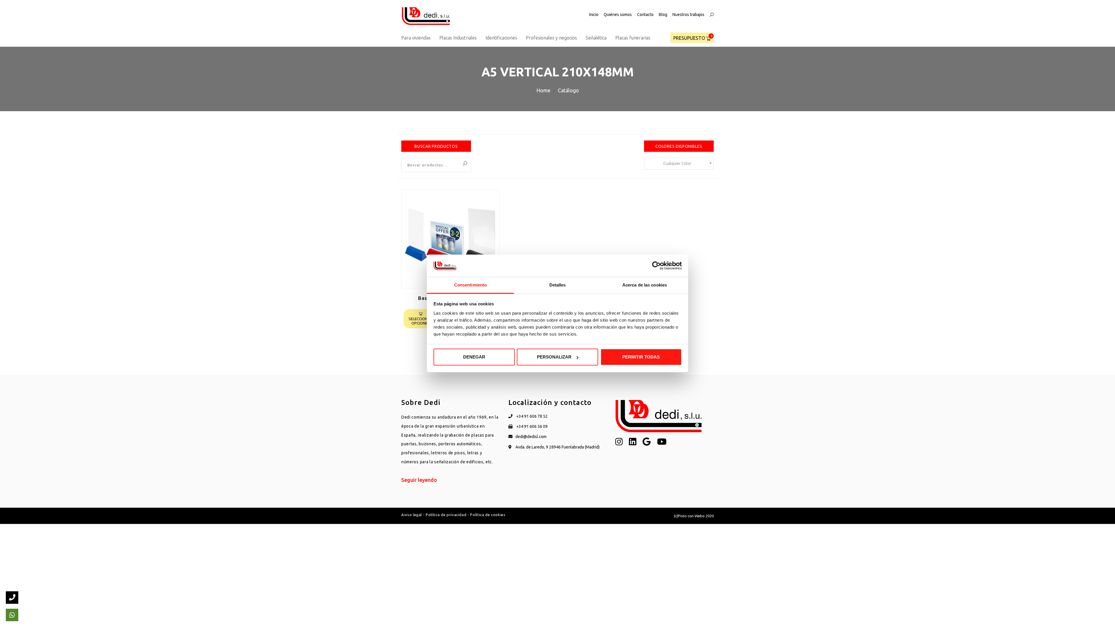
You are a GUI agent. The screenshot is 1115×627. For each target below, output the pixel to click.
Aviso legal (411, 515)
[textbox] (678, 162)
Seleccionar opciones (421, 321)
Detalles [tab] (557, 284)
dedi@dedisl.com (530, 436)
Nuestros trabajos (688, 14)
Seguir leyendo (419, 480)
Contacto (645, 14)
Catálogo (568, 90)
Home (543, 90)
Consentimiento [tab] (470, 284)
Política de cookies (487, 515)
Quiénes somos (618, 14)
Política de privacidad (446, 515)
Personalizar (554, 356)
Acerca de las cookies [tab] (644, 284)
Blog (663, 14)
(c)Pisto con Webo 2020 (694, 516)
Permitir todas (641, 356)
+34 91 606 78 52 (531, 416)
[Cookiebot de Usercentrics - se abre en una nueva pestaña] (656, 266)
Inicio (593, 14)
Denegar (474, 356)
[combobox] (679, 164)
